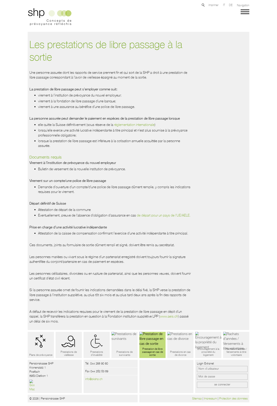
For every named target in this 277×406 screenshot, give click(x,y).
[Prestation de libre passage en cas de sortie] (152, 345)
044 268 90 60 (99, 363)
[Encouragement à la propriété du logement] (208, 345)
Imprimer (214, 5)
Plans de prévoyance (40, 355)
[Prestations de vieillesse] (69, 345)
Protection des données (233, 398)
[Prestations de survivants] (124, 345)
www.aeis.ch (169, 316)
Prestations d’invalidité (96, 353)
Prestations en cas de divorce (180, 353)
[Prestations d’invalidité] (97, 345)
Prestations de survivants (124, 353)
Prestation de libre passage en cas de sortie (152, 352)
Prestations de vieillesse (69, 353)
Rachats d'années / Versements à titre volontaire (236, 352)
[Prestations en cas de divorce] (180, 345)
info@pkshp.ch (94, 379)
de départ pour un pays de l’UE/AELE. (163, 215)
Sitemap (197, 398)
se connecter (222, 384)
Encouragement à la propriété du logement (208, 352)
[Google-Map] (32, 385)
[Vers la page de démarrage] (48, 17)
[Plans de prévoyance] (41, 345)
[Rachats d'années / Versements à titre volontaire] (236, 345)
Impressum (210, 398)
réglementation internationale (134, 125)
